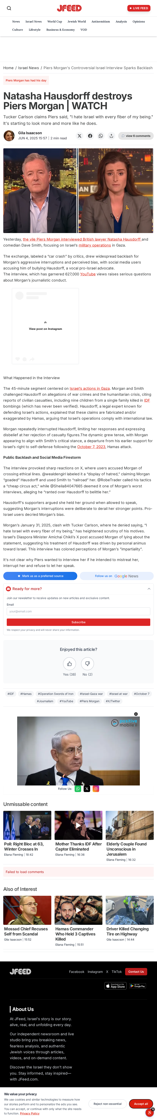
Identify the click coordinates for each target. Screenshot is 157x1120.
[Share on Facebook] (90, 136)
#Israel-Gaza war (91, 693)
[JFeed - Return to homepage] (20, 972)
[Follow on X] (87, 788)
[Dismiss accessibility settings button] (153, 1109)
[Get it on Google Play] (137, 985)
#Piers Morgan (89, 701)
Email (10, 604)
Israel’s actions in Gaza (90, 388)
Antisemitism (101, 21)
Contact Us (136, 971)
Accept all (141, 1103)
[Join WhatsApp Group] (78, 788)
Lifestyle (35, 30)
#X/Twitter (113, 701)
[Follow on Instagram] (96, 788)
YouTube (88, 274)
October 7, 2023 (91, 447)
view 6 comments (138, 135)
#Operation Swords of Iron (55, 693)
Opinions (139, 21)
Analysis (121, 21)
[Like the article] (69, 663)
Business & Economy (60, 30)
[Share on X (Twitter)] (79, 136)
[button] (136, 714)
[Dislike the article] (87, 663)
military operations (95, 245)
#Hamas (25, 693)
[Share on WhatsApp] (101, 136)
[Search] (9, 8)
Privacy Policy (29, 1113)
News (16, 21)
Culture (17, 30)
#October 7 (141, 693)
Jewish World (77, 21)
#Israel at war (118, 693)
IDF (147, 400)
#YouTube (66, 701)
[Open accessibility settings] (150, 1113)
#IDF (11, 693)
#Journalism (45, 701)
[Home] (69, 8)
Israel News (34, 21)
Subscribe (78, 622)
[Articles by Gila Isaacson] (9, 136)
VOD (84, 30)
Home (8, 68)
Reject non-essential (108, 1103)
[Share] (111, 136)
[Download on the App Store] (115, 985)
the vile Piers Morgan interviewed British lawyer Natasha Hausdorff (82, 239)
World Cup (54, 21)
